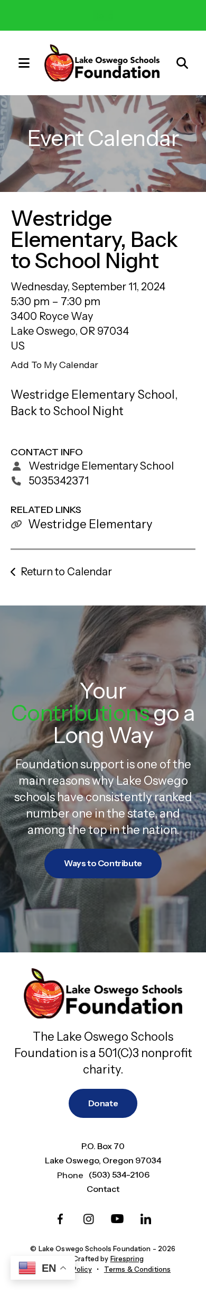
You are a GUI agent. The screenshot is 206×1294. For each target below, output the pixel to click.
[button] (18, 62)
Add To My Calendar (54, 364)
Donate (103, 1103)
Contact (103, 1188)
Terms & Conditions (137, 1269)
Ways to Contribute (103, 863)
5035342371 (59, 480)
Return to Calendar (66, 571)
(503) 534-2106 (119, 1174)
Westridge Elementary (90, 524)
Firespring (127, 1258)
